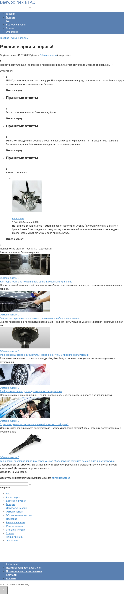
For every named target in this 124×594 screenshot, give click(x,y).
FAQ (8, 21)
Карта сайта (12, 564)
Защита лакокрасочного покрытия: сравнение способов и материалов (39, 318)
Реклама (11, 578)
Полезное (11, 518)
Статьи (10, 28)
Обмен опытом (48, 55)
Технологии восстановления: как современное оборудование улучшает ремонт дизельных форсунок (57, 461)
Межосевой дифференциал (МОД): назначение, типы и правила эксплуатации (44, 354)
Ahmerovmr (18, 218)
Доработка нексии (16, 508)
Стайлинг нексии (15, 529)
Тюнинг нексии (14, 537)
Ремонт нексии (14, 526)
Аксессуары (13, 497)
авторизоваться (61, 477)
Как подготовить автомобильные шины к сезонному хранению (36, 281)
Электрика (12, 31)
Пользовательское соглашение (24, 571)
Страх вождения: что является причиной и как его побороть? (34, 424)
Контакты (11, 575)
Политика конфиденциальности (24, 567)
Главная (10, 13)
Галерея (10, 17)
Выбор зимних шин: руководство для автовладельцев (31, 391)
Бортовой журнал (16, 24)
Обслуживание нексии (19, 515)
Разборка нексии (15, 522)
